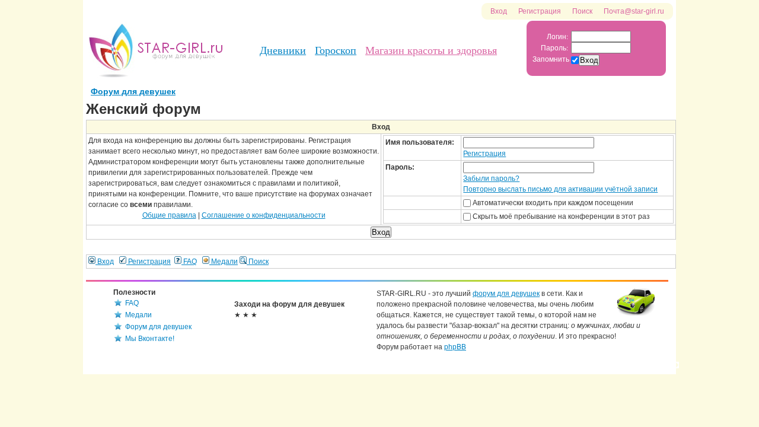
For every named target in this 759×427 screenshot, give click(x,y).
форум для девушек (506, 293)
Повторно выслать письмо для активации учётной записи (560, 189)
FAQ (189, 261)
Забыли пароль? (491, 178)
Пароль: (554, 47)
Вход (498, 11)
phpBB (455, 347)
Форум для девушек (133, 91)
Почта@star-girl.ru (634, 11)
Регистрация (539, 11)
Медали (223, 261)
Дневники (283, 50)
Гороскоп (335, 50)
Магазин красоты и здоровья (431, 50)
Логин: (557, 36)
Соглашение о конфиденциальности (264, 215)
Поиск (582, 11)
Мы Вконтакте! (149, 338)
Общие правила (169, 215)
